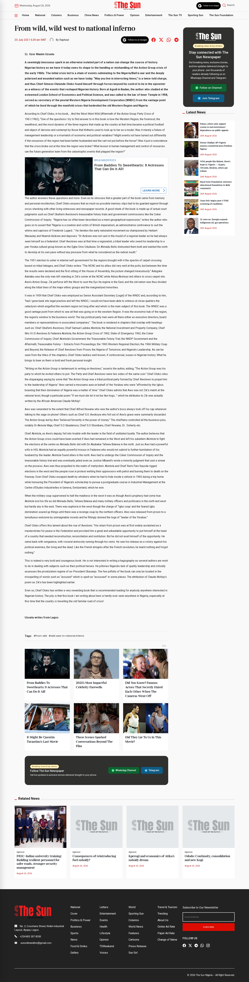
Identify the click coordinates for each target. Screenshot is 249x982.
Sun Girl (133, 952)
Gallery (74, 952)
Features (134, 933)
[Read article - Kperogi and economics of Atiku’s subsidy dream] (153, 826)
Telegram (154, 770)
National (40, 15)
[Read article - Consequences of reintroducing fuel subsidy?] (96, 826)
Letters (104, 907)
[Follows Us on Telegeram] (176, 39)
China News (92, 15)
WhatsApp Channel (126, 770)
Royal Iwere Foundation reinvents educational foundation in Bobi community (216, 185)
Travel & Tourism (167, 907)
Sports (74, 933)
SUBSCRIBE (208, 927)
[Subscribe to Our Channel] (196, 946)
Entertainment (153, 15)
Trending (163, 913)
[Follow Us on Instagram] (208, 946)
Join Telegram (210, 98)
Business (73, 15)
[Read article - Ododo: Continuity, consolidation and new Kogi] (209, 826)
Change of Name (167, 939)
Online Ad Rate (166, 926)
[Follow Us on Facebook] (184, 946)
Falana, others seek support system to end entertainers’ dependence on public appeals (214, 127)
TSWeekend (107, 946)
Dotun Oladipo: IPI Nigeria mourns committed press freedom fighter (216, 146)
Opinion (134, 15)
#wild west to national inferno (66, 636)
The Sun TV (175, 15)
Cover (73, 913)
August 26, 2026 (24, 873)
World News (136, 926)
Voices (104, 952)
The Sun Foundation (221, 15)
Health (103, 926)
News (73, 939)
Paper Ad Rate (166, 933)
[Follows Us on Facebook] (153, 39)
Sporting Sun (195, 15)
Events (104, 920)
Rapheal (64, 39)
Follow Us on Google (211, 6)
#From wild (40, 636)
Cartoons (134, 939)
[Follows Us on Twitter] (161, 39)
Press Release (137, 946)
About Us (163, 920)
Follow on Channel (211, 87)
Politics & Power (114, 15)
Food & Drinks (78, 946)
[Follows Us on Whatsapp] (169, 39)
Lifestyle (105, 933)
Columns (56, 15)
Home (25, 15)
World (132, 907)
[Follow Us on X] (190, 946)
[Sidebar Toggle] (16, 15)
